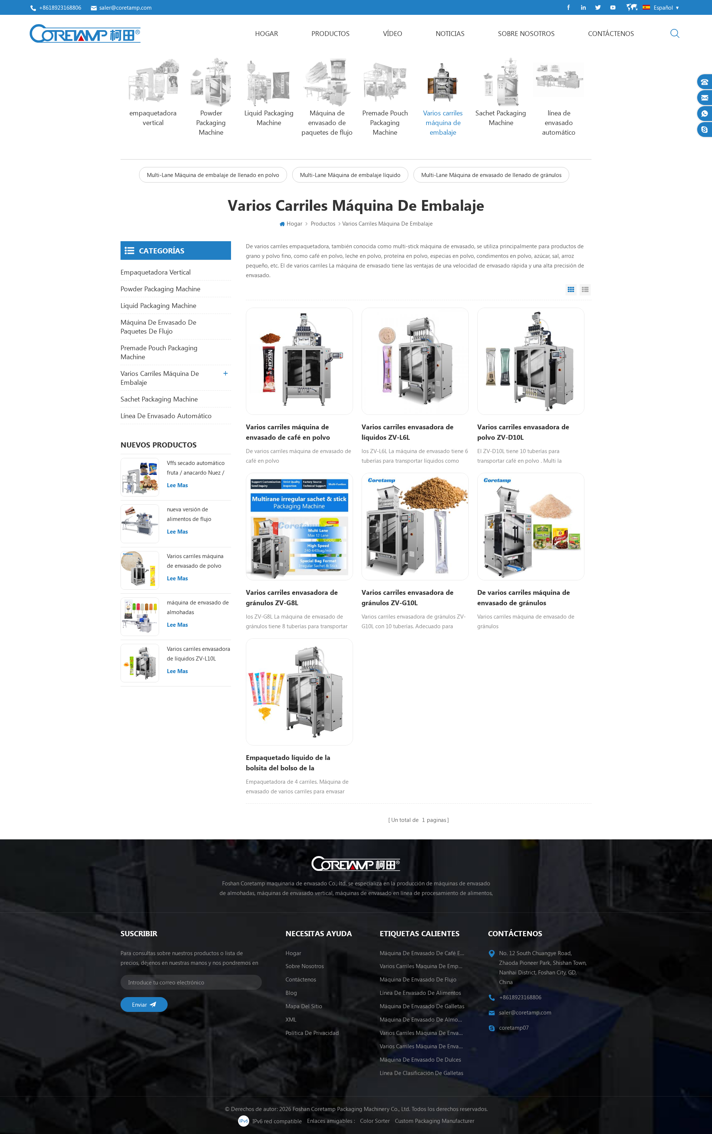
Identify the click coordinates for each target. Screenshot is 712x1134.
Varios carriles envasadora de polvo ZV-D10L (523, 432)
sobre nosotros (526, 33)
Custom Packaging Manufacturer (434, 1120)
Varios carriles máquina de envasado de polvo (195, 560)
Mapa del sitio (304, 1006)
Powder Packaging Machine (160, 288)
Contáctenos (611, 33)
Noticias (450, 33)
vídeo (392, 33)
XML (291, 1019)
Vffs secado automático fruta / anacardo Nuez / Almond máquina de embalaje (196, 468)
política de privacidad (312, 1032)
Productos (331, 33)
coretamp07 (514, 1027)
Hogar (266, 33)
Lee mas (177, 485)
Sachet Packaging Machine (159, 398)
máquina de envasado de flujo (418, 979)
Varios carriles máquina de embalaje (160, 378)
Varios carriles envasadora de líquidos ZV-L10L (198, 653)
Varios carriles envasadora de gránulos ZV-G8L (292, 597)
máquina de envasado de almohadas (198, 607)
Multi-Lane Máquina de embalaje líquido (350, 174)
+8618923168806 (60, 7)
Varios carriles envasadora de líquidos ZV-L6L (408, 432)
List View (585, 289)
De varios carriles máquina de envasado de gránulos (523, 597)
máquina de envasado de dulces (420, 1059)
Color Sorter (375, 1120)
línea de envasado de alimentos (420, 992)
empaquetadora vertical (156, 272)
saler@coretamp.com (125, 7)
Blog (291, 992)
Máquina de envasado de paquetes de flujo (158, 326)
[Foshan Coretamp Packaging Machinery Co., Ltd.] (85, 33)
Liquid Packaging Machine (158, 305)
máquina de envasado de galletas (422, 1006)
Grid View (571, 289)
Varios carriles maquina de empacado (422, 966)
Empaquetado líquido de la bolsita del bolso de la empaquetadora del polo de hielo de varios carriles (298, 763)
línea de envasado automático (166, 415)
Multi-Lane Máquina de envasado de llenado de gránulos (491, 174)
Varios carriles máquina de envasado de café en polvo (288, 432)
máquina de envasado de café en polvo (422, 953)
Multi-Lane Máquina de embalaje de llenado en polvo (213, 174)
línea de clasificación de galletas (421, 1072)
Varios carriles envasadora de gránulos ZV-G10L (408, 597)
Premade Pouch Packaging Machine (159, 352)
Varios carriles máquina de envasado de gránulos (422, 1046)
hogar (293, 953)
